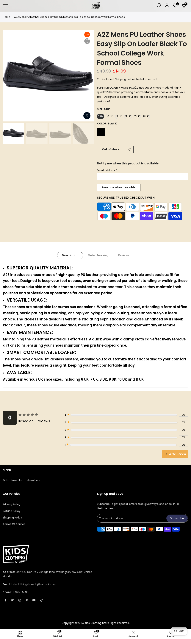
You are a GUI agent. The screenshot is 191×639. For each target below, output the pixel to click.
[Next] (87, 75)
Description (70, 255)
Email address (107, 170)
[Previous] (9, 75)
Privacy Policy (11, 504)
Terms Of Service (14, 524)
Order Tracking (98, 255)
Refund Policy (11, 511)
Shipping (120, 79)
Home (6, 17)
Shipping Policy (12, 517)
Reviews (123, 255)
